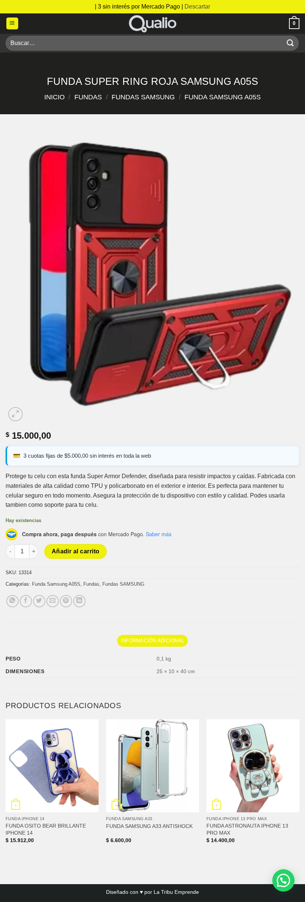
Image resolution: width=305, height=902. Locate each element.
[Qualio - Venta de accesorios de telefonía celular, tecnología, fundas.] (152, 23)
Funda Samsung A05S (222, 97)
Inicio (54, 97)
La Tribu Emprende (176, 892)
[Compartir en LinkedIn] (79, 601)
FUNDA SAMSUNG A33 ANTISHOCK (149, 826)
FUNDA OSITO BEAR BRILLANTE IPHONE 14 (46, 829)
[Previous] (6, 788)
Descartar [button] (197, 6)
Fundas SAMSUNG (143, 97)
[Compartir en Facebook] (26, 601)
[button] (12, 23)
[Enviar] (290, 43)
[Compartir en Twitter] (39, 601)
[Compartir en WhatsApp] (12, 601)
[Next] (299, 788)
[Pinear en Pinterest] (66, 601)
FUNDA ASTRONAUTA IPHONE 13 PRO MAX (247, 829)
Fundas (88, 97)
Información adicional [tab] (152, 640)
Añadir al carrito (76, 551)
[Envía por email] (52, 601)
